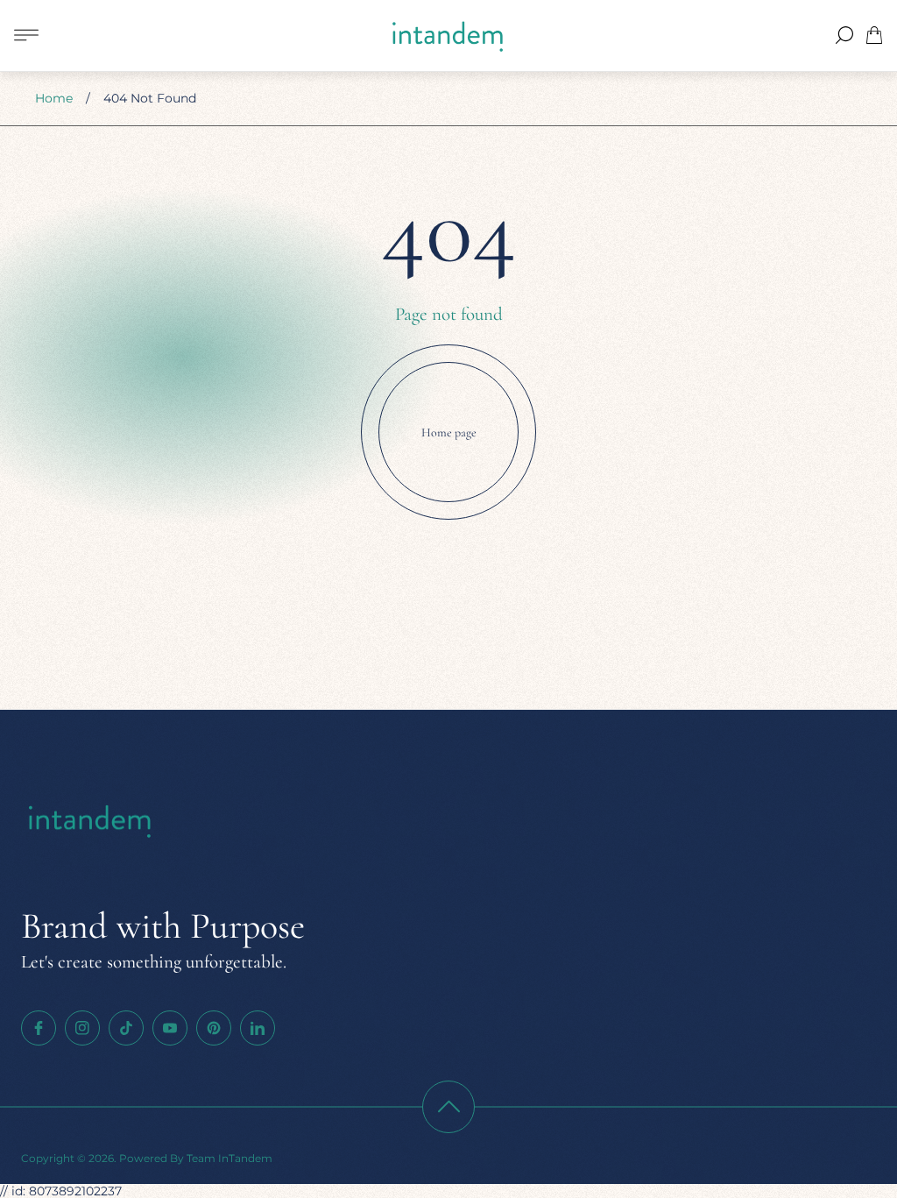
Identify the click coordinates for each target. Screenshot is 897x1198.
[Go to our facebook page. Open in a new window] (38, 1028)
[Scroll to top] (448, 1107)
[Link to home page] (91, 822)
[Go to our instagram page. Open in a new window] (82, 1028)
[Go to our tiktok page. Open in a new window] (126, 1028)
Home (54, 98)
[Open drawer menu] (26, 35)
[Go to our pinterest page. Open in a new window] (213, 1028)
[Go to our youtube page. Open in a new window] (169, 1028)
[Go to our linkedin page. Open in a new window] (257, 1028)
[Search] (844, 35)
